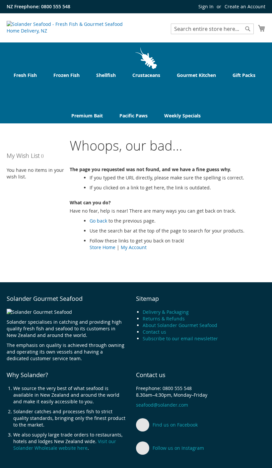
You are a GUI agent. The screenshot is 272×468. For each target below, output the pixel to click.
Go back (98, 221)
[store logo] (71, 27)
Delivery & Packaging (166, 312)
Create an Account (245, 6)
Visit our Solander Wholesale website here (64, 444)
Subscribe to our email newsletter (180, 338)
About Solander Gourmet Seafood (180, 325)
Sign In (206, 6)
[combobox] (212, 29)
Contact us (154, 332)
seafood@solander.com (162, 405)
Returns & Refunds (164, 318)
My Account (134, 247)
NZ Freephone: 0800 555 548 (38, 6)
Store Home (102, 247)
